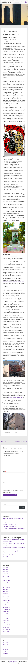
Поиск (4, 504)
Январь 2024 (6, 627)
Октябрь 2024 (6, 607)
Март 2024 (5, 622)
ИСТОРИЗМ (6, 644)
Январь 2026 (6, 582)
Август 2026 (6, 567)
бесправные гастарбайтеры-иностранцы (13, 281)
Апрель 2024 (6, 620)
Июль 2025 (5, 589)
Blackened (13, 39)
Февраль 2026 (6, 580)
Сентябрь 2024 (6, 609)
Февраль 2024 (6, 625)
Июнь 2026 (5, 571)
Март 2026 (5, 578)
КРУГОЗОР (5, 649)
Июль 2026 (5, 569)
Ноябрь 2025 (6, 585)
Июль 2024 (5, 613)
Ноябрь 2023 (6, 631)
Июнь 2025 (5, 591)
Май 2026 (5, 574)
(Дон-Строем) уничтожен (15, 397)
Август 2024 (6, 611)
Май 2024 (5, 618)
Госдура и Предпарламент (9, 526)
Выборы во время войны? (9, 524)
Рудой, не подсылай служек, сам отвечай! (13, 528)
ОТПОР (4, 651)
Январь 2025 (6, 602)
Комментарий (7, 455)
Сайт (4, 482)
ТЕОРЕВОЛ (5, 653)
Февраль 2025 (6, 600)
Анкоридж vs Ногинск (8, 522)
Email (4, 477)
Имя (4, 471)
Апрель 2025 (6, 596)
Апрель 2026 (6, 576)
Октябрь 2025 (6, 587)
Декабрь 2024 (6, 605)
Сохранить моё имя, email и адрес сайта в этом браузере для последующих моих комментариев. (14, 490)
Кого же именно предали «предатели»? (21, 441)
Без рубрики (6, 642)
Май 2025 (5, 594)
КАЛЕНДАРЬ (7, 432)
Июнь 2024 (5, 616)
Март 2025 (5, 598)
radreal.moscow (7, 2)
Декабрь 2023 (6, 629)
